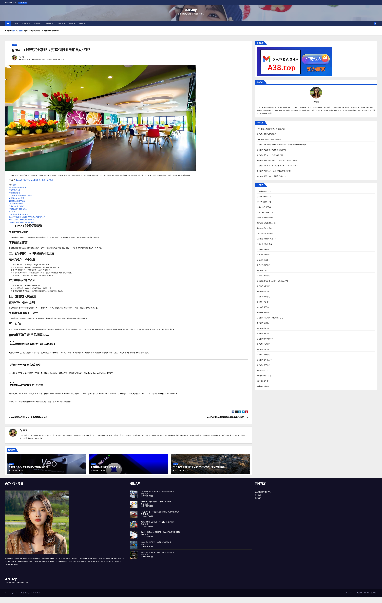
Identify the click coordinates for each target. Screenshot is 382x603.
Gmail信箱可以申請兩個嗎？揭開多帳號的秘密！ (226, 417)
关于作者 (359, 593)
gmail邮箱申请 (262, 196)
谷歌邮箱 (37, 24)
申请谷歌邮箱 (262, 254)
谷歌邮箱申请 (262, 344)
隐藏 (14, 185)
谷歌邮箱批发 (262, 328)
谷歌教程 (49, 24)
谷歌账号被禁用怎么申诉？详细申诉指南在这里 (157, 491)
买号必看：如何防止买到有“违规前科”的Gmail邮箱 (199, 466)
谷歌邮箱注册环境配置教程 (266, 134)
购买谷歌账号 (262, 381)
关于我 (16, 24)
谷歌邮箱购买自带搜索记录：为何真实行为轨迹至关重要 (277, 160)
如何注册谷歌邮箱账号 (265, 223)
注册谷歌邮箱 (262, 249)
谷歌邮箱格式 (48, 59)
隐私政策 (72, 24)
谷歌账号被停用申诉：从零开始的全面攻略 (156, 542)
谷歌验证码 (261, 370)
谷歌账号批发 (262, 291)
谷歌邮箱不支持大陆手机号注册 (268, 318)
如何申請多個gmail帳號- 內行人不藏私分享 (156, 502)
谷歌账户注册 (262, 312)
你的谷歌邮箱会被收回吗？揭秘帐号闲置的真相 (157, 522)
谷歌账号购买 (262, 307)
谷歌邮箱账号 (262, 354)
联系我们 (258, 498)
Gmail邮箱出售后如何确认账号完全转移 (271, 129)
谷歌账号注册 (262, 297)
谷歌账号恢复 (262, 286)
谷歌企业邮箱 (262, 260)
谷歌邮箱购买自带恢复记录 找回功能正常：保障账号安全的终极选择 (281, 144)
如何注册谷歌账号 (263, 218)
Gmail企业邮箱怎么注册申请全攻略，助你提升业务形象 (160, 532)
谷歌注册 (60, 24)
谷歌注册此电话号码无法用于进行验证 (270, 281)
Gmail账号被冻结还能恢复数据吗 (269, 139)
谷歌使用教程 (262, 265)
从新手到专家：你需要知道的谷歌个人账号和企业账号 (160, 512)
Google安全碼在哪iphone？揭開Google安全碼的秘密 (34, 180)
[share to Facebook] (232, 411)
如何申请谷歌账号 (263, 228)
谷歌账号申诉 (262, 302)
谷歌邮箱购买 (262, 365)
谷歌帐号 (38, 59)
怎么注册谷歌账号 (263, 233)
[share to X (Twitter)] (236, 411)
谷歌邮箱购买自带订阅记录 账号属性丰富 (271, 150)
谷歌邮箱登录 (262, 349)
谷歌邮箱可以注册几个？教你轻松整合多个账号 (157, 552)
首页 (13, 31)
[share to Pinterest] (246, 411)
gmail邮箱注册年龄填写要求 (105, 466)
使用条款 (82, 24)
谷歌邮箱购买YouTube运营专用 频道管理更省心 (274, 171)
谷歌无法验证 (262, 275)
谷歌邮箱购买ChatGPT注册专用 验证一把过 (272, 176)
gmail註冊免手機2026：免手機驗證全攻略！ (29, 417)
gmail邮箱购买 (262, 202)
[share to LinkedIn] (239, 411)
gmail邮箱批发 (262, 191)
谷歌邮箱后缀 (262, 323)
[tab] (128, 349)
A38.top (191, 10)
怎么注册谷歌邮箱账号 (265, 239)
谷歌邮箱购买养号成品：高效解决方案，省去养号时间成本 (278, 166)
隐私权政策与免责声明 (263, 492)
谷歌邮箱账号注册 (263, 360)
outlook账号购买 (263, 207)
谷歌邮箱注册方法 (263, 339)
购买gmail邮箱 (59, 59)
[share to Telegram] (243, 411)
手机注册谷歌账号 (263, 244)
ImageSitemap (350, 593)
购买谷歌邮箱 (262, 386)
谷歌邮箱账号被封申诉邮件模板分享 (270, 155)
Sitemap (342, 593)
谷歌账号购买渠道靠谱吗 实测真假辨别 (28, 466)
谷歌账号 (25, 24)
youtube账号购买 (263, 212)
